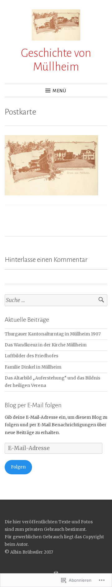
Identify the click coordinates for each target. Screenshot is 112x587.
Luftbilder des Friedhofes (31, 356)
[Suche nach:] (56, 300)
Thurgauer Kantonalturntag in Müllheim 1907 (53, 334)
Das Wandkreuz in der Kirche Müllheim (45, 345)
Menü (59, 90)
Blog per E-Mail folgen (33, 405)
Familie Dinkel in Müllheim (33, 367)
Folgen (18, 467)
